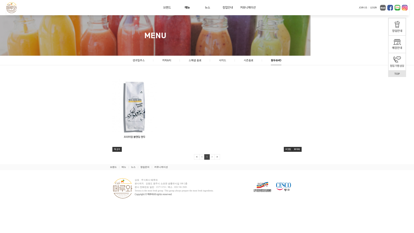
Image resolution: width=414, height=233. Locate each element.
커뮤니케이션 (248, 7)
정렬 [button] (289, 149)
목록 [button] (298, 149)
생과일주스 (139, 60)
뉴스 (207, 7)
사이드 (222, 60)
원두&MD (276, 60)
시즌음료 (248, 60)
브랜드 (167, 7)
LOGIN (373, 7)
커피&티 (166, 60)
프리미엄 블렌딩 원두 (134, 137)
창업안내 (228, 7)
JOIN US (363, 7)
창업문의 (144, 167)
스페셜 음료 (195, 60)
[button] (117, 149)
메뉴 (187, 7)
